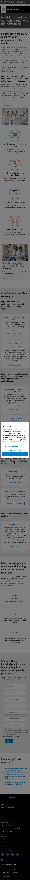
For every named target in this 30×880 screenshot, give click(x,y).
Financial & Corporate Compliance (10, 828)
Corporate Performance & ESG (9, 825)
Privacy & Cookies (16, 869)
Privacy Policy (13, 734)
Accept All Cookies (15, 454)
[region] (15, 440)
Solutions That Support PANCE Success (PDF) (14, 277)
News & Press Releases (7, 807)
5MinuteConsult (14, 546)
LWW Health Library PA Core (14, 482)
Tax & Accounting (6, 822)
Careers (3, 839)
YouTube (17, 854)
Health (3, 819)
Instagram (7, 854)
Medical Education (10, 797)
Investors (3, 843)
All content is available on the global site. (17, 2)
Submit (8, 741)
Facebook (2, 854)
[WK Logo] (7, 860)
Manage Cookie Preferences (15, 450)
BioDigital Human (13, 364)
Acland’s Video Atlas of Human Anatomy (13, 334)
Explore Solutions (8, 105)
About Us (3, 804)
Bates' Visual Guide (14, 409)
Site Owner (4, 846)
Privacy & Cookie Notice (11, 446)
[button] (16, 769)
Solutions (3, 816)
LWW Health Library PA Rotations (14, 503)
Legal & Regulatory (6, 831)
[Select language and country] (27, 5)
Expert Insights (5, 836)
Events (3, 811)
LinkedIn (12, 854)
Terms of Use (4, 869)
